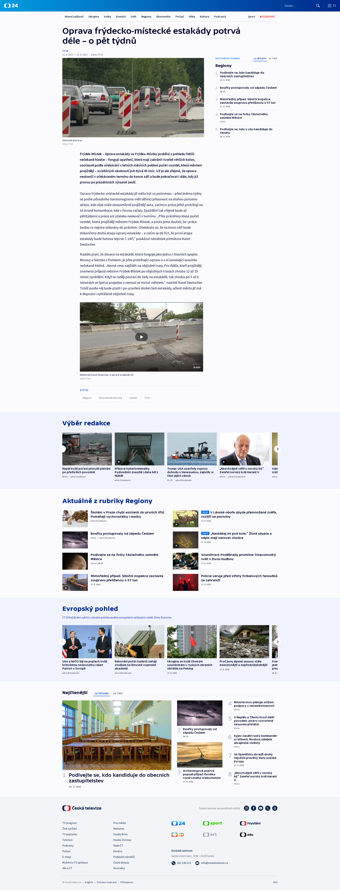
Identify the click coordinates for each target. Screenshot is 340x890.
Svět (133, 16)
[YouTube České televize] (261, 808)
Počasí (179, 16)
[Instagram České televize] (246, 808)
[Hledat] (318, 5)
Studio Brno (120, 834)
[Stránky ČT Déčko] (177, 834)
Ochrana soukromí (107, 882)
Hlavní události (74, 16)
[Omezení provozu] (133, 97)
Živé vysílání (69, 828)
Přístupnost (126, 882)
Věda (192, 16)
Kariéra (117, 851)
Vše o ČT (67, 868)
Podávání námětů (124, 857)
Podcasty (220, 16)
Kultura (204, 16)
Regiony (146, 16)
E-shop (66, 857)
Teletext (67, 840)
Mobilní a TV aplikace (75, 862)
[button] (141, 337)
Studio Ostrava (122, 840)
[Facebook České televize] (253, 808)
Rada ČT (118, 845)
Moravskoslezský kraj (110, 397)
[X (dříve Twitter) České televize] (268, 808)
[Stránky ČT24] (178, 823)
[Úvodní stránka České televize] (82, 808)
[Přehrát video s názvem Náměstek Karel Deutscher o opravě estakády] (141, 337)
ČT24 (65, 50)
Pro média (119, 823)
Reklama (118, 828)
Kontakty (119, 868)
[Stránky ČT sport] (212, 823)
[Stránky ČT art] (210, 834)
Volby (107, 16)
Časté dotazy (121, 862)
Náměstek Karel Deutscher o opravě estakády (105, 374)
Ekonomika (163, 16)
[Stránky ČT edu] (246, 834)
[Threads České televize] (275, 808)
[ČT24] (11, 6)
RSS (275, 882)
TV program (69, 823)
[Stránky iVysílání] (250, 823)
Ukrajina (94, 16)
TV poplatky (69, 834)
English (89, 882)
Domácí (121, 16)
